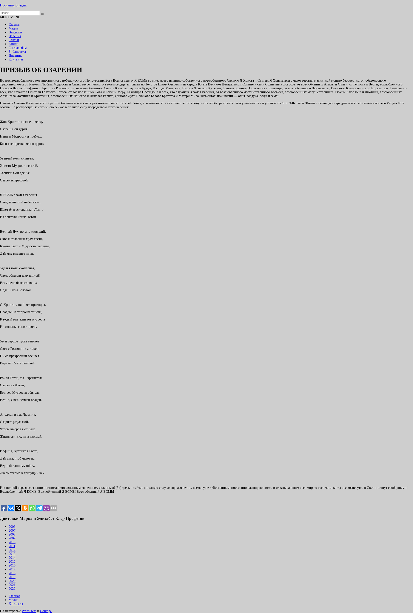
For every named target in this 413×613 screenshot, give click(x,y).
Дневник (15, 55)
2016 (12, 565)
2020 (12, 581)
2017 (12, 569)
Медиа (13, 28)
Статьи (14, 40)
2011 (12, 546)
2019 (12, 577)
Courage (46, 611)
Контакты (16, 59)
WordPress (29, 611)
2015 (12, 561)
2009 (12, 538)
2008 (12, 534)
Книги (13, 44)
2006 (12, 526)
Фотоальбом (18, 48)
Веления (15, 36)
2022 (12, 588)
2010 (12, 542)
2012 (12, 550)
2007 (12, 530)
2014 (12, 557)
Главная (14, 24)
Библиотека (17, 51)
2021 (12, 585)
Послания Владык (13, 5)
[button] (10, 17)
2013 (12, 554)
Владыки (15, 32)
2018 (12, 573)
